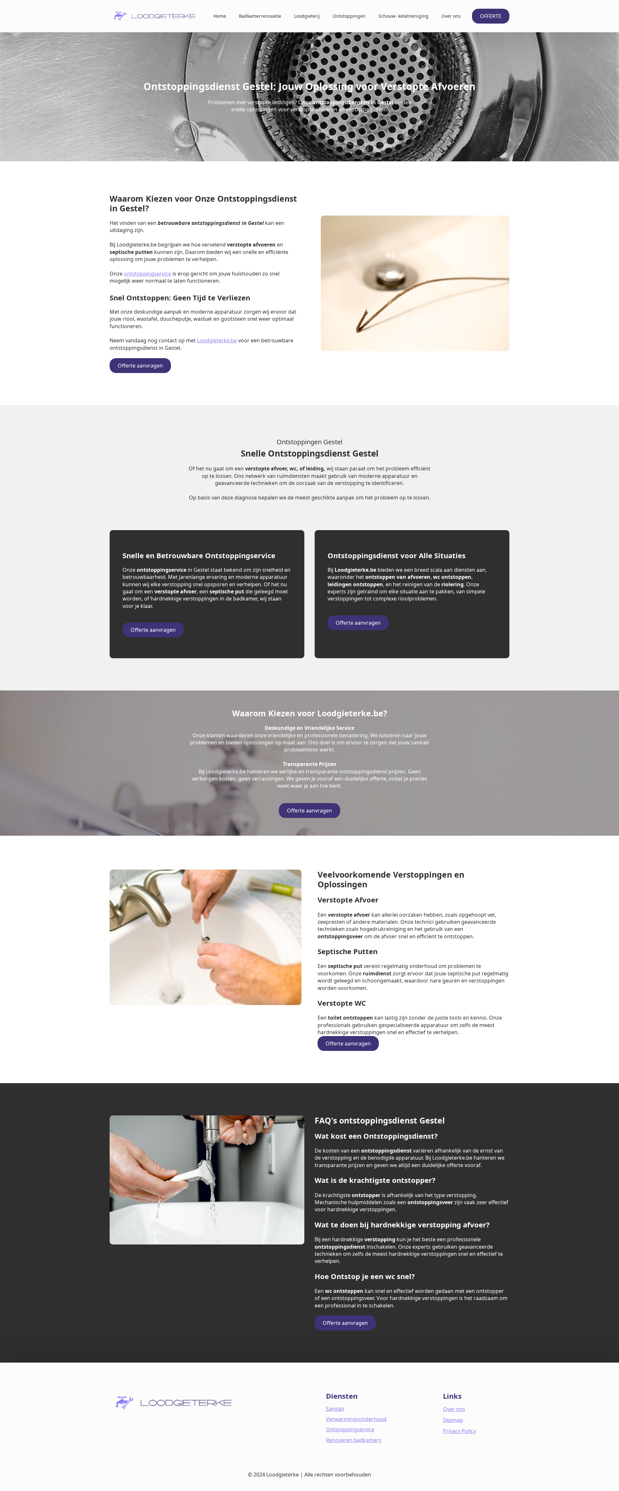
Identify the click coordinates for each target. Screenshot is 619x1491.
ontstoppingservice (147, 273)
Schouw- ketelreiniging (403, 16)
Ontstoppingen (349, 16)
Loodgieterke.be (217, 340)
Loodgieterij (307, 16)
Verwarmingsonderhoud (356, 1419)
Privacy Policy (459, 1431)
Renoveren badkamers (353, 1440)
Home (219, 16)
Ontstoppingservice (350, 1429)
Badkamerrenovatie (260, 16)
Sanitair (335, 1408)
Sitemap (453, 1420)
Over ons (451, 16)
